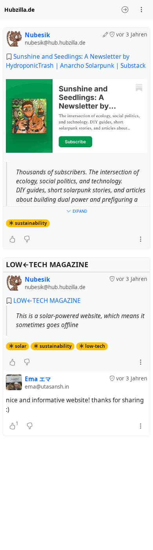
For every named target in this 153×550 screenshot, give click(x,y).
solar (20, 346)
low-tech (95, 346)
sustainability (31, 223)
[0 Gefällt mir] (12, 239)
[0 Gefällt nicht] (26, 239)
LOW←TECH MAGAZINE (47, 301)
